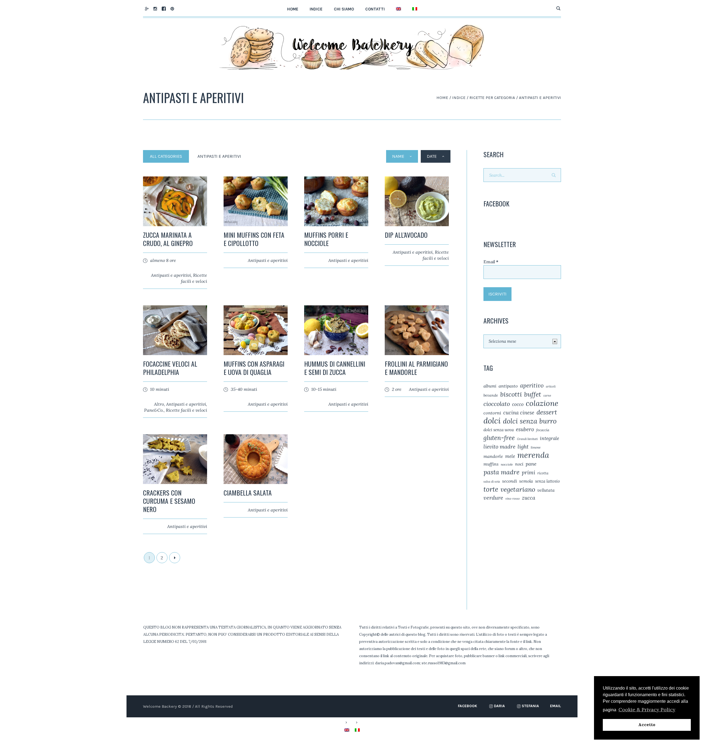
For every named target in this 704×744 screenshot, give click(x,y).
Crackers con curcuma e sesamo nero (169, 501)
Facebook (467, 706)
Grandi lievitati (527, 439)
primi (528, 472)
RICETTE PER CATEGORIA (492, 97)
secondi (509, 481)
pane (531, 464)
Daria (499, 706)
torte (490, 489)
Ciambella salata (248, 492)
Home (442, 97)
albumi (489, 386)
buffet (532, 394)
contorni (492, 413)
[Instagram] (155, 8)
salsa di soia (491, 481)
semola (526, 481)
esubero (525, 429)
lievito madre (499, 446)
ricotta (542, 473)
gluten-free (499, 438)
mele (510, 456)
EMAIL (555, 706)
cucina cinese (518, 412)
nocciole (507, 464)
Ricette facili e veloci (186, 410)
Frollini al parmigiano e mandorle (416, 368)
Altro (159, 404)
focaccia (542, 430)
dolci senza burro (530, 421)
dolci (492, 420)
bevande (490, 395)
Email (490, 261)
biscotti (511, 394)
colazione (542, 403)
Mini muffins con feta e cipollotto (254, 239)
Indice (459, 97)
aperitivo (532, 385)
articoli (551, 386)
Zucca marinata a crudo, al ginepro (168, 239)
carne (547, 395)
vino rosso (512, 498)
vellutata (546, 490)
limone (536, 447)
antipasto (508, 386)
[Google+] (146, 8)
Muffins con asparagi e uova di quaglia (254, 368)
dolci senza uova (498, 429)
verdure (493, 497)
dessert (547, 412)
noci (519, 464)
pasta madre (501, 472)
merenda (533, 455)
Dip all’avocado (406, 235)
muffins (491, 464)
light (523, 446)
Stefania (530, 706)
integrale (549, 438)
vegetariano (518, 489)
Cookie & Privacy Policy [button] (646, 709)
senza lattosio (547, 481)
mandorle (493, 456)
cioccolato (496, 404)
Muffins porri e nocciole (326, 239)
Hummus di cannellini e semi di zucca (334, 368)
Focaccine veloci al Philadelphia (170, 368)
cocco (518, 404)
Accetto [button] (646, 724)
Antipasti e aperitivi (171, 275)
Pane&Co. (154, 410)
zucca (528, 497)
